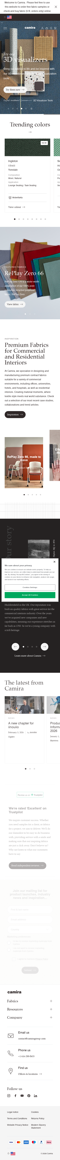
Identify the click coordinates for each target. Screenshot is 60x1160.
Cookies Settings (30, 587)
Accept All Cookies (30, 595)
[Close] (54, 561)
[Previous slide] (15, 647)
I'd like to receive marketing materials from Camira (32, 942)
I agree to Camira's (32, 959)
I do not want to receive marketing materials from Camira (28, 949)
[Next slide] (44, 647)
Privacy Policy (41, 959)
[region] (29, 580)
